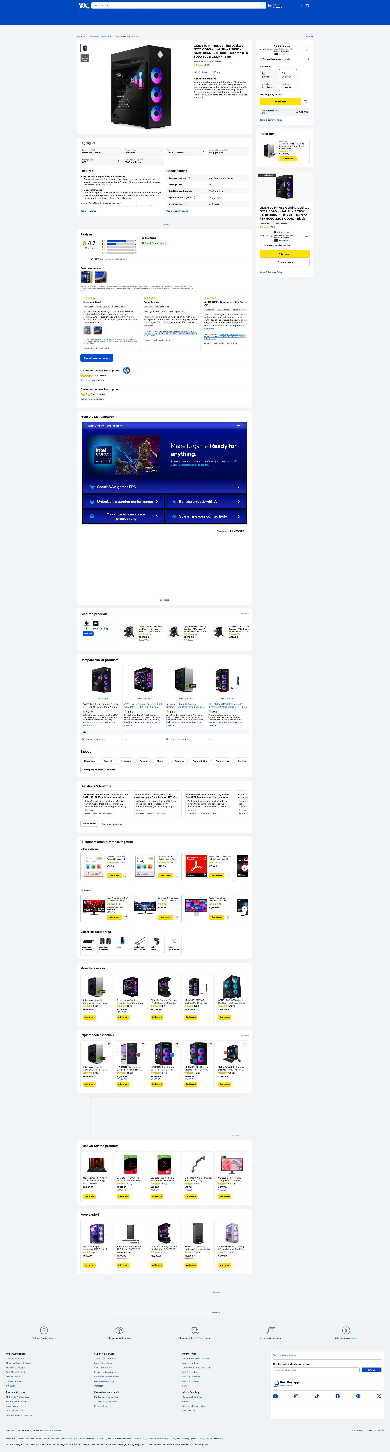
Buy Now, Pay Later (15, 1410)
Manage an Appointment (105, 1372)
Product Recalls (13, 1376)
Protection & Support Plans (106, 1376)
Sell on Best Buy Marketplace (195, 1358)
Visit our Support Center (105, 1358)
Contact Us (99, 1386)
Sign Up (371, 1370)
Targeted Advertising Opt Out (184, 1439)
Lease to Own (12, 1406)
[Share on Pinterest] (358, 1396)
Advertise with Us (190, 1363)
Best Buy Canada (376, 1430)
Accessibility (11, 1439)
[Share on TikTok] (316, 1396)
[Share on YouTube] (275, 1396)
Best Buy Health (189, 1372)
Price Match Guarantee (16, 1372)
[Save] (305, 101)
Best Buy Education (191, 1376)
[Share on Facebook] (337, 1396)
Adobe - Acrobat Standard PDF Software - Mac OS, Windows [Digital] (219, 859)
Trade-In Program (14, 1381)
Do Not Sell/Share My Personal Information (114, 1439)
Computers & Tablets (97, 36)
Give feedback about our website (46, 1430)
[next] (246, 323)
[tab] (89, 761)
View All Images (101, 698)
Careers (185, 1401)
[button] (306, 50)
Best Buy (81, 36)
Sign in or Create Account (285, 1355)
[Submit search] (263, 5)
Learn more (286, 1385)
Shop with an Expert (103, 1363)
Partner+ (186, 1386)
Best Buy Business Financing (19, 1415)
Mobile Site (357, 1430)
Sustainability (188, 1410)
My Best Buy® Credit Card (17, 1397)
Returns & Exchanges (15, 1367)
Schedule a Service (103, 1367)
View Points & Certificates (105, 1401)
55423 (280, 94)
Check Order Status (15, 1358)
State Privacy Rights (69, 1439)
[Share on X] (379, 1396)
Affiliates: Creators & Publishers (196, 1367)
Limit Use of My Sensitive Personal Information (152, 1439)
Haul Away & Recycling (104, 1381)
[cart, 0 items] (307, 5)
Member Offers (101, 1406)
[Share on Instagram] (296, 1396)
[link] (96, 358)
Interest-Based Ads (51, 1439)
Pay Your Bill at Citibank (17, 1401)
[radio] (269, 80)
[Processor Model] (189, 178)
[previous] (83, 323)
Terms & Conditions (26, 1439)
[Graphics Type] (186, 204)
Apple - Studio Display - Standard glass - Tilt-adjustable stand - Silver (219, 900)
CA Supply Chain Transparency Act (212, 1439)
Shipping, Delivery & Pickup (18, 1363)
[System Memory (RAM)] (195, 197)
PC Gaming (115, 36)
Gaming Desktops (131, 36)
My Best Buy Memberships (106, 1397)
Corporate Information (192, 1397)
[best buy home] (84, 5)
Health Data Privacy (87, 1439)
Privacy (39, 1439)
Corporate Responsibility (193, 1406)
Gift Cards (10, 1386)
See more (164, 600)
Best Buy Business (190, 1381)
